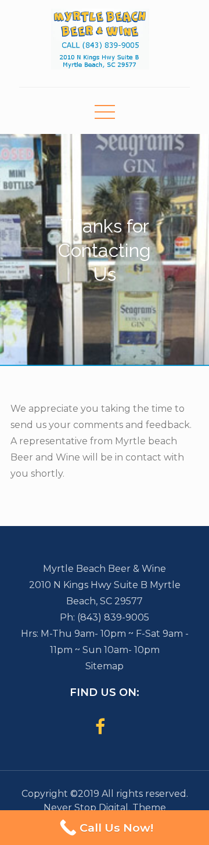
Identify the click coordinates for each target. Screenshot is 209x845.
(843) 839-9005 (113, 617)
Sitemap (104, 666)
